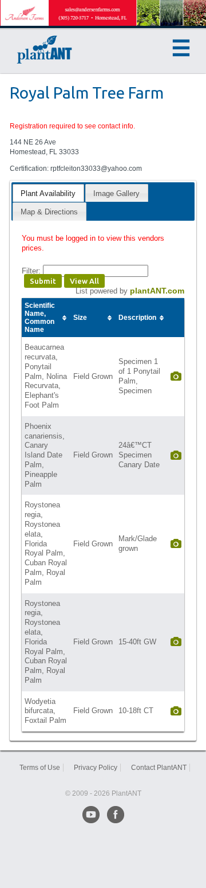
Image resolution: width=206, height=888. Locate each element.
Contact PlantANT (159, 768)
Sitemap (103, 777)
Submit (43, 281)
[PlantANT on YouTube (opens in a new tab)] (91, 814)
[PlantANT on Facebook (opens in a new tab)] (115, 814)
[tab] (48, 193)
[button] (181, 48)
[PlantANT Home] (44, 49)
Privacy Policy (95, 768)
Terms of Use (39, 768)
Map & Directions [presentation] (49, 212)
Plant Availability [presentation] (48, 193)
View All (84, 281)
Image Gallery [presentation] (116, 193)
